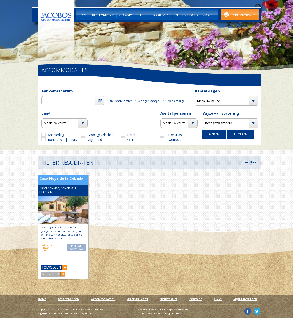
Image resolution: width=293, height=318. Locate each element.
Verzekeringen (137, 299)
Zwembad (174, 139)
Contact (195, 299)
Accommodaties (103, 299)
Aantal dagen (207, 91)
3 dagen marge (148, 101)
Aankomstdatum (57, 91)
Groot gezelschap (100, 135)
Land (45, 113)
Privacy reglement (82, 313)
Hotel (131, 135)
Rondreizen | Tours (62, 139)
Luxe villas (174, 135)
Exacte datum (123, 101)
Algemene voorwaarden (53, 313)
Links (218, 299)
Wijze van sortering (221, 113)
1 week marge (175, 101)
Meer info (50, 274)
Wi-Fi (130, 139)
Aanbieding (56, 135)
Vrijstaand (94, 139)
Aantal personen (175, 113)
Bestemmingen (68, 299)
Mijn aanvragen (245, 299)
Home (42, 299)
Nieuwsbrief (168, 299)
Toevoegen (51, 267)
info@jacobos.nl (173, 313)
